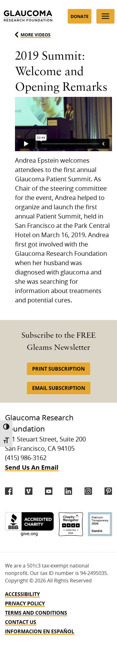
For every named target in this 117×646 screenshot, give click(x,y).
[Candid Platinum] (100, 524)
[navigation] (58, 613)
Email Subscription (58, 388)
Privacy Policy (25, 603)
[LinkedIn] (68, 491)
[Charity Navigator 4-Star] (71, 524)
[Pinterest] (108, 491)
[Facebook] (8, 491)
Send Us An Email (31, 467)
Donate (80, 16)
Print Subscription (58, 368)
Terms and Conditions (36, 612)
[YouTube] (48, 491)
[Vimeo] (28, 491)
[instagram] (88, 491)
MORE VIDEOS (36, 35)
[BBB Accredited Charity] (29, 524)
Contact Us (20, 622)
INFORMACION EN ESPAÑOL (39, 631)
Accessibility (22, 594)
